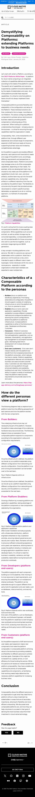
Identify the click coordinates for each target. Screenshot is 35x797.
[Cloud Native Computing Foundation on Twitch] (20, 780)
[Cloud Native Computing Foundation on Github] (11, 775)
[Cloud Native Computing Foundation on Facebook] (14, 780)
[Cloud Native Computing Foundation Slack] (26, 780)
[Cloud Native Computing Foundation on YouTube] (29, 775)
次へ (30, 743)
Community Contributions (19, 53)
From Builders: (9, 419)
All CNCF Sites (17, 769)
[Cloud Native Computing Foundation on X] (5, 775)
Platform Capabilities (12, 223)
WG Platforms (6, 53)
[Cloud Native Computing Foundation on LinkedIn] (17, 775)
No (18, 732)
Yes (6, 732)
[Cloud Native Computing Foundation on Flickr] (8, 780)
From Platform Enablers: (14, 497)
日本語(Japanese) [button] (17, 760)
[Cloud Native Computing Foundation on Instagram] (23, 775)
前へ (5, 742)
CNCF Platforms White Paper (14, 76)
